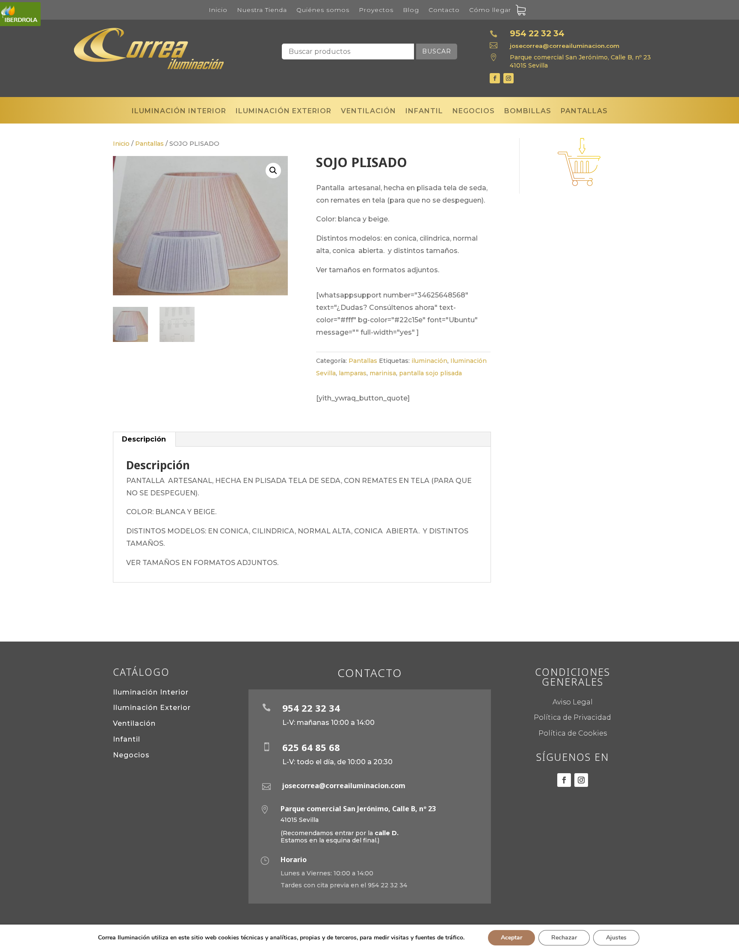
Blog (411, 10)
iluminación (429, 361)
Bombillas (527, 113)
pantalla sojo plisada (430, 373)
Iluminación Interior (151, 692)
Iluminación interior (179, 113)
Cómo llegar (490, 10)
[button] (273, 170)
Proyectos (376, 10)
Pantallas (584, 113)
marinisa (383, 373)
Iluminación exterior (283, 113)
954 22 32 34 (537, 33)
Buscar (436, 51)
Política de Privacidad (572, 717)
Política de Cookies (572, 733)
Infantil (424, 113)
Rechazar (564, 937)
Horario (294, 859)
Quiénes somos (322, 10)
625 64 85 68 (311, 747)
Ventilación (368, 113)
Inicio (218, 10)
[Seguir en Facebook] (495, 78)
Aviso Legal (573, 702)
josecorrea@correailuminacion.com (564, 45)
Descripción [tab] (144, 439)
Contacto (444, 10)
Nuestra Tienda (262, 10)
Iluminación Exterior (152, 708)
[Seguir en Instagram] (508, 78)
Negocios (473, 113)
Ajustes (616, 937)
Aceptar (511, 937)
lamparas (353, 373)
